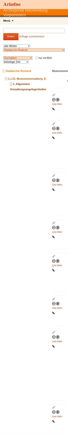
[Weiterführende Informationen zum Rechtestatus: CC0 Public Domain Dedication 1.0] (55, 99)
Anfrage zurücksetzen (31, 36)
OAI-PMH (57, 104)
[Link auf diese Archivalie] (53, 108)
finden (11, 36)
